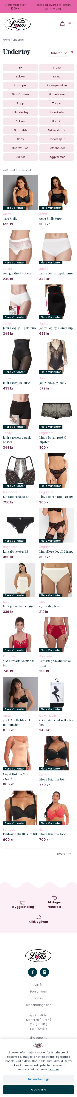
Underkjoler (56, 112)
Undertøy (18, 40)
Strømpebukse (57, 85)
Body (20, 139)
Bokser (20, 121)
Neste (61, 854)
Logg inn (38, 998)
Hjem (6, 40)
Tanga (56, 103)
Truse (57, 67)
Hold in (56, 121)
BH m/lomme (20, 94)
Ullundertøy (20, 112)
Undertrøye (56, 94)
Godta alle (38, 1089)
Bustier (20, 157)
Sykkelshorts (56, 130)
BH (20, 67)
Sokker (20, 76)
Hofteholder (56, 148)
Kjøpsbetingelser (38, 1005)
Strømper (20, 85)
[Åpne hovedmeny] (70, 24)
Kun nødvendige (38, 1079)
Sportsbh (20, 130)
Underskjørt (57, 139)
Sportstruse (20, 148)
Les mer (54, 1069)
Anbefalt (56, 53)
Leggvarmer (56, 157)
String (57, 76)
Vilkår (38, 985)
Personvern (38, 991)
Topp (20, 103)
